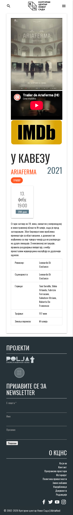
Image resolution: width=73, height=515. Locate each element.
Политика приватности (55, 479)
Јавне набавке (60, 483)
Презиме (10, 430)
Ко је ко (63, 463)
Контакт (62, 467)
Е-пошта (11, 403)
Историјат (61, 475)
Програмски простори (55, 471)
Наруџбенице (60, 487)
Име (8, 416)
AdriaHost (55, 510)
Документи (61, 490)
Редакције (61, 494)
